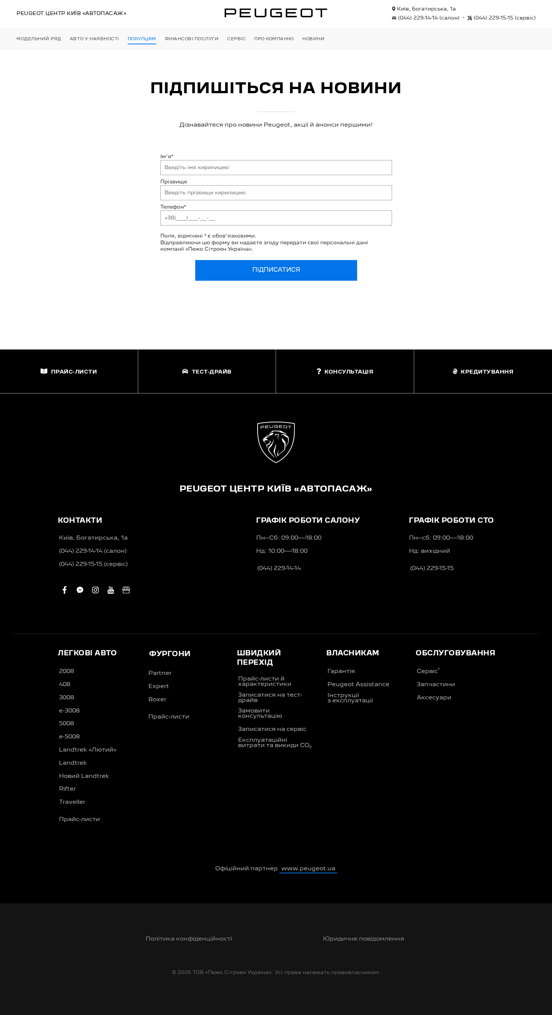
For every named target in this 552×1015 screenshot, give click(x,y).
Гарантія (341, 671)
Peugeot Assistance (358, 684)
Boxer (157, 699)
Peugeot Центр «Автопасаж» (71, 13)
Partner (160, 673)
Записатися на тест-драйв (270, 698)
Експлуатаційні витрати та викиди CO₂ (275, 743)
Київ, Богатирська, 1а (425, 9)
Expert (158, 686)
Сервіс (428, 671)
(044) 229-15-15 (504, 18)
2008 (66, 671)
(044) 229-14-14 (428, 18)
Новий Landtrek (84, 776)
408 (64, 684)
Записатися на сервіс (272, 729)
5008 (66, 723)
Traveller (72, 802)
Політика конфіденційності (189, 939)
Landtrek (73, 763)
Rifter (67, 789)
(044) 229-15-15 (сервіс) (93, 564)
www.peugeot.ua (308, 868)
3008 (66, 697)
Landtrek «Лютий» (87, 750)
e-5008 (69, 737)
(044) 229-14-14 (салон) (93, 551)
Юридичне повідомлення (363, 939)
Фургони (170, 654)
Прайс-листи (79, 819)
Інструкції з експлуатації (350, 698)
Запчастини (436, 684)
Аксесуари (434, 697)
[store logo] (276, 12)
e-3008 (69, 711)
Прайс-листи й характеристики (264, 681)
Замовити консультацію (260, 713)
